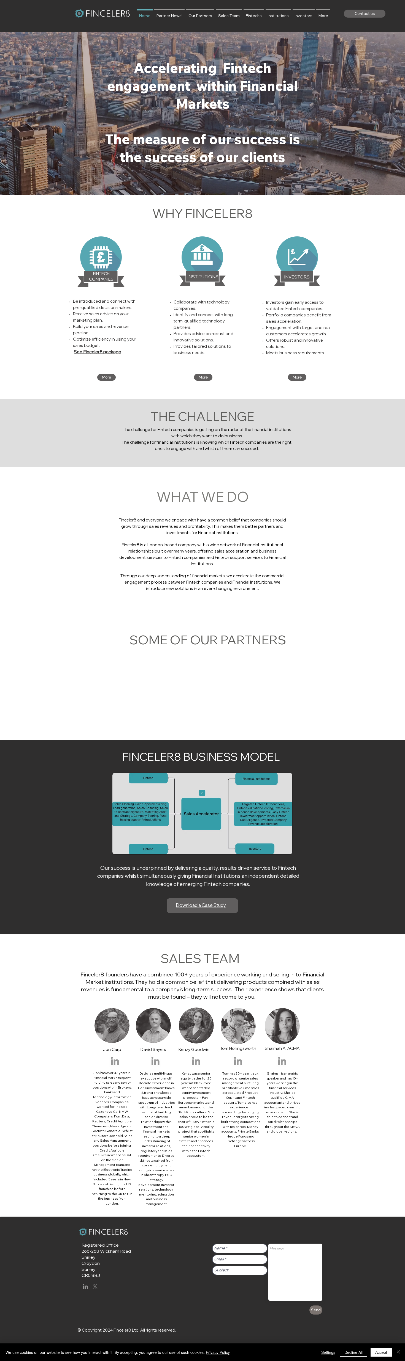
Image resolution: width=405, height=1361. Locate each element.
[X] (95, 1286)
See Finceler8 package (97, 351)
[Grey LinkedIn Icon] (115, 1061)
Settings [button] (328, 1352)
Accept (381, 1352)
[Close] (398, 1352)
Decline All (353, 1352)
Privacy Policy (218, 1352)
